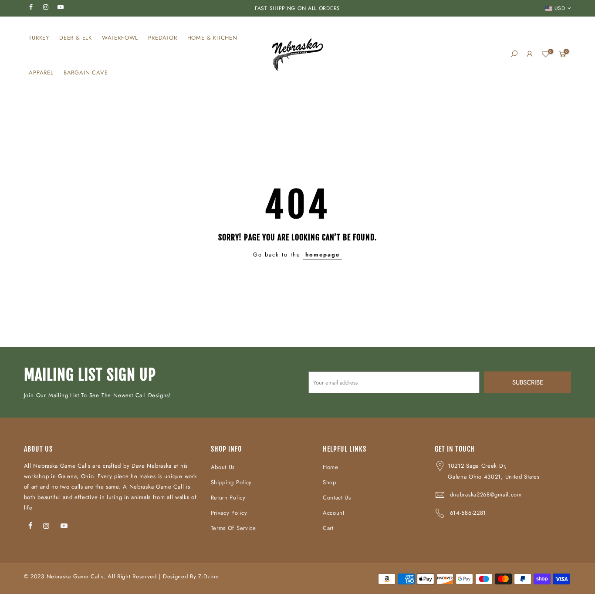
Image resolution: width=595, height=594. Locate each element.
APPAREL (41, 72)
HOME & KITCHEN (212, 38)
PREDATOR (162, 38)
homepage (322, 254)
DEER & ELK (75, 38)
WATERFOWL (120, 38)
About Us (223, 467)
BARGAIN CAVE (86, 72)
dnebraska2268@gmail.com (486, 494)
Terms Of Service (233, 528)
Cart (328, 528)
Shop (329, 482)
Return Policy (228, 497)
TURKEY (39, 38)
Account (334, 513)
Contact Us (337, 497)
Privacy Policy (229, 513)
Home (330, 467)
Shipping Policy (231, 482)
